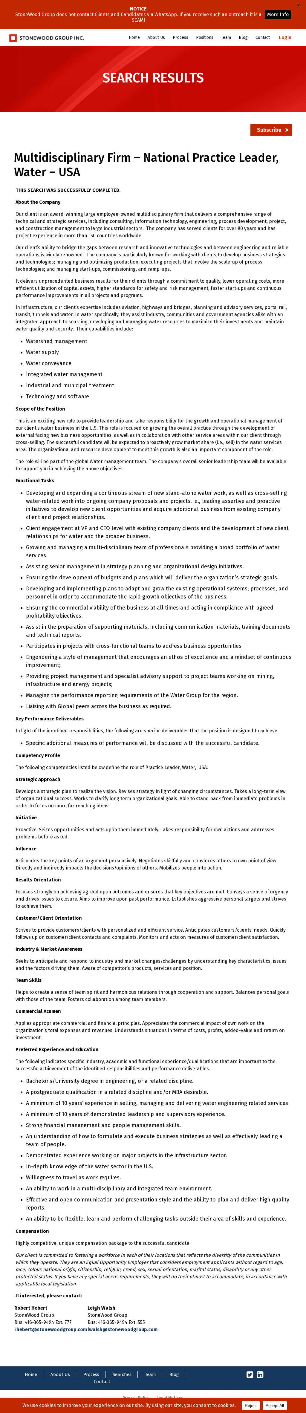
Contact (262, 37)
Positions (204, 37)
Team (226, 37)
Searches (122, 1374)
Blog (243, 37)
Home (134, 37)
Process (180, 37)
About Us (156, 37)
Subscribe (269, 130)
